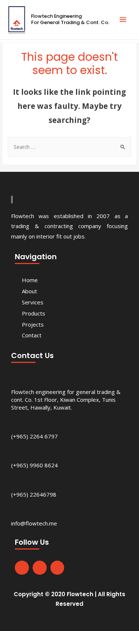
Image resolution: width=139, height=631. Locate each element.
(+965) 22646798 (33, 494)
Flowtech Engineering (56, 16)
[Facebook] (22, 568)
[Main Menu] (123, 20)
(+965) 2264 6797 (34, 436)
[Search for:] (69, 146)
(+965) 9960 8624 (34, 465)
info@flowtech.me (34, 523)
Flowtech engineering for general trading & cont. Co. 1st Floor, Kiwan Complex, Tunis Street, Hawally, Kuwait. (65, 399)
